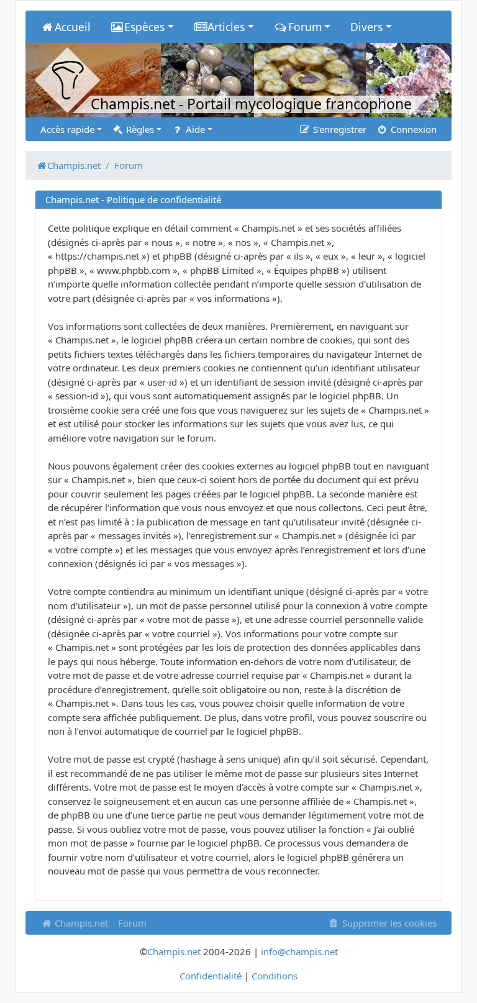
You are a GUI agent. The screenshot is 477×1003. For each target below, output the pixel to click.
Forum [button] (305, 26)
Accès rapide (67, 129)
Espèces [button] (144, 26)
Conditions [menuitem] (275, 975)
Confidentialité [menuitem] (210, 975)
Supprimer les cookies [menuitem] (388, 923)
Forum (132, 923)
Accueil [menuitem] (73, 26)
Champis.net (80, 923)
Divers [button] (366, 26)
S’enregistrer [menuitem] (338, 129)
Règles (139, 129)
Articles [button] (226, 26)
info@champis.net (299, 951)
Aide (194, 129)
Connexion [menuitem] (412, 129)
